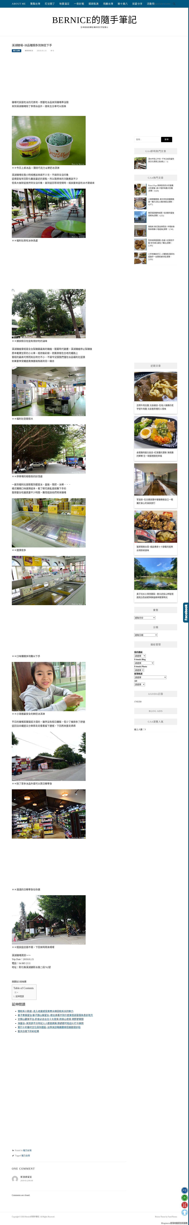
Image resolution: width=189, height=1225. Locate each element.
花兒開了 (50, 4)
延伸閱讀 (20, 996)
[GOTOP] (184, 1212)
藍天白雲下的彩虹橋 (28, 1031)
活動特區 (152, 4)
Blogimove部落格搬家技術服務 (174, 1223)
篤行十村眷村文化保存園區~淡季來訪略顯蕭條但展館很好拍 (49, 1027)
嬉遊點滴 (94, 4)
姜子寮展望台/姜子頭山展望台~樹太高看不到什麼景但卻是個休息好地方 (55, 1015)
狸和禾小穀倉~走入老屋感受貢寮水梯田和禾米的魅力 (45, 1011)
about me (19, 4)
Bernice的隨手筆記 (94, 20)
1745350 (137, 702)
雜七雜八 (123, 4)
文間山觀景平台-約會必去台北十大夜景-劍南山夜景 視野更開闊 (51, 1019)
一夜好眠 (79, 4)
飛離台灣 (108, 4)
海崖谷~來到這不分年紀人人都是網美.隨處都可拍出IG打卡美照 (51, 1023)
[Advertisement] (69, 78)
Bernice (29, 50)
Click (186, 613)
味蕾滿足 (64, 4)
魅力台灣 (16, 50)
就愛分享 (137, 4)
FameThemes (172, 1217)
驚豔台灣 (35, 4)
